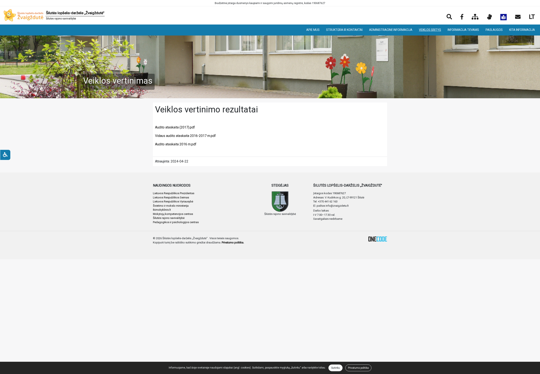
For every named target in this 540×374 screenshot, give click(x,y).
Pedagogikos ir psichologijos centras (176, 222)
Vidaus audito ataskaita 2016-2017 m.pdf (185, 136)
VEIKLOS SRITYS (430, 29)
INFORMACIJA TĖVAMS (463, 29)
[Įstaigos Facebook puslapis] (462, 17)
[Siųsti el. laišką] (517, 17)
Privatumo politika (358, 367)
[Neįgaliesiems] (5, 155)
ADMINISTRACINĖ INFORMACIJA (390, 29)
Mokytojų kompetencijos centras (173, 214)
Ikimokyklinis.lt (162, 209)
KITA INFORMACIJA (522, 29)
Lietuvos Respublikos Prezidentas (173, 193)
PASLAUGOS (494, 29)
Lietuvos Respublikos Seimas (171, 197)
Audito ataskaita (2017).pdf (175, 127)
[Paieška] (449, 17)
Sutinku (335, 367)
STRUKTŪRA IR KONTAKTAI (344, 29)
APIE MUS (313, 29)
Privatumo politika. (233, 242)
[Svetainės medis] (475, 17)
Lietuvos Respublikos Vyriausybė (173, 201)
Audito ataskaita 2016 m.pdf (175, 144)
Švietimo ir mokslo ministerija (171, 205)
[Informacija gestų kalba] (489, 17)
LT (532, 16)
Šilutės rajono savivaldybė (169, 218)
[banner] (54, 15)
